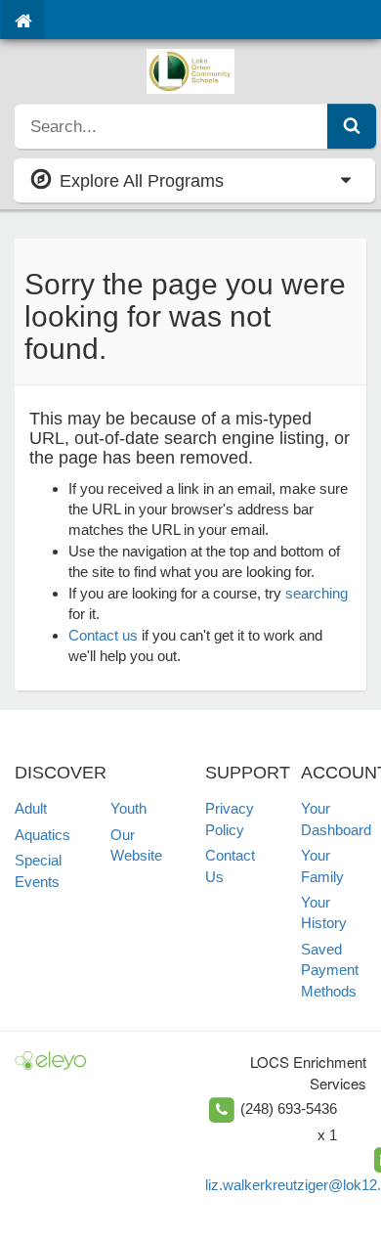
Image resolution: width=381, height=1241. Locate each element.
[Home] (23, 19)
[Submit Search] (351, 126)
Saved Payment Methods (330, 970)
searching (316, 593)
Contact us (103, 635)
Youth (128, 808)
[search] (171, 126)
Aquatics (42, 834)
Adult (31, 808)
